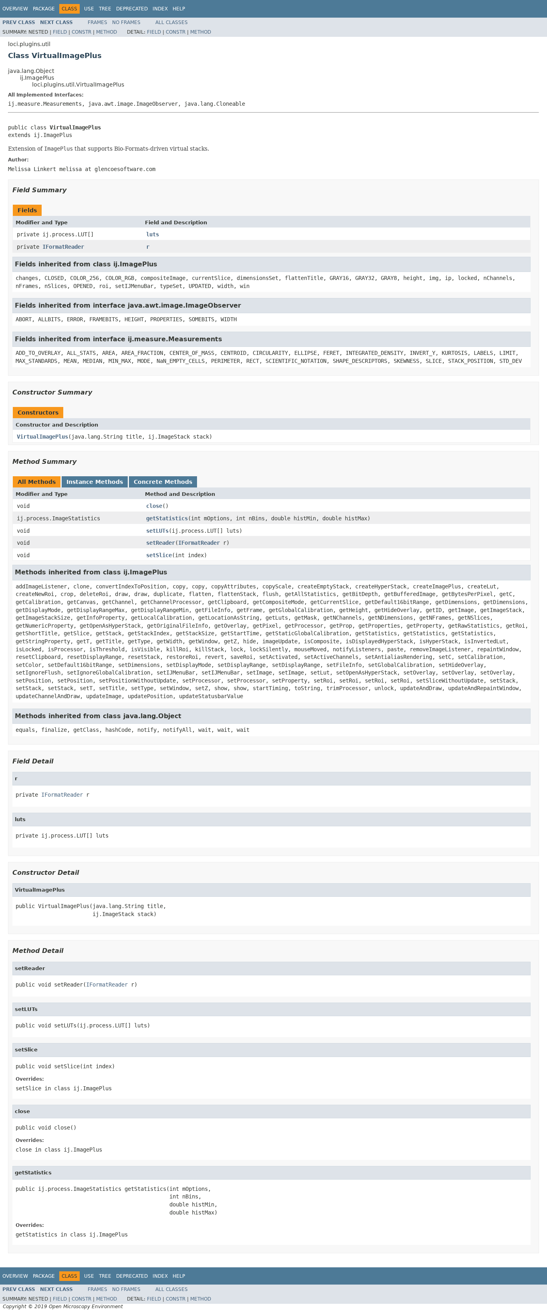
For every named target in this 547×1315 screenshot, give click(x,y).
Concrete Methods (163, 482)
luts (152, 234)
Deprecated (132, 9)
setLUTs (157, 531)
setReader (160, 543)
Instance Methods (94, 482)
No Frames (126, 22)
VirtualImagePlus (42, 436)
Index (160, 9)
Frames (97, 22)
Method (106, 32)
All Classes (171, 22)
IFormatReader (63, 247)
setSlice (159, 555)
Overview (15, 9)
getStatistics (167, 518)
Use (89, 9)
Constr (81, 32)
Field (60, 32)
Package (44, 9)
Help (179, 9)
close (154, 506)
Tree (105, 9)
